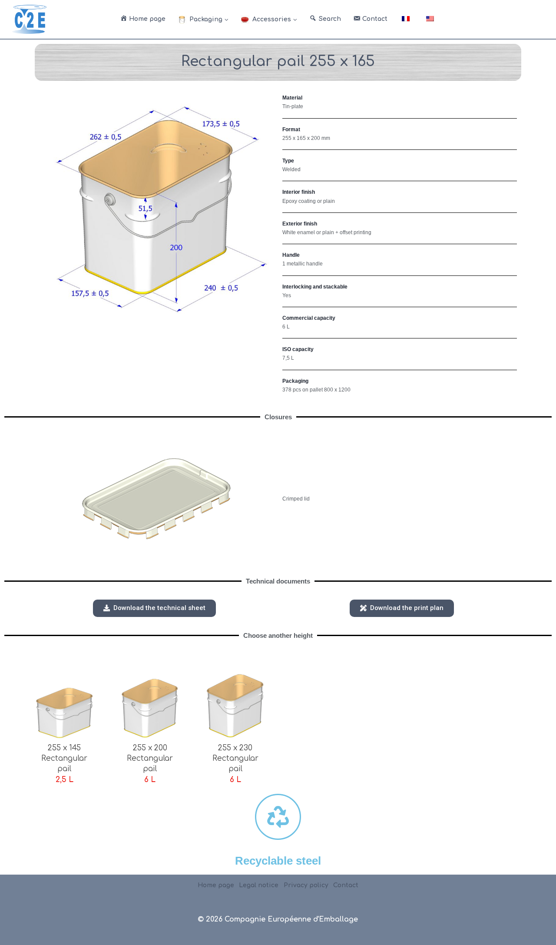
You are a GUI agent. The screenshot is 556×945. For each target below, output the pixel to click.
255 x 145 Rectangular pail (64, 758)
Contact (345, 885)
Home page (216, 885)
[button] (154, 608)
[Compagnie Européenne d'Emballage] (29, 19)
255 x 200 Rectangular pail (150, 758)
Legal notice (258, 885)
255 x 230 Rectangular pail (235, 758)
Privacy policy (306, 885)
